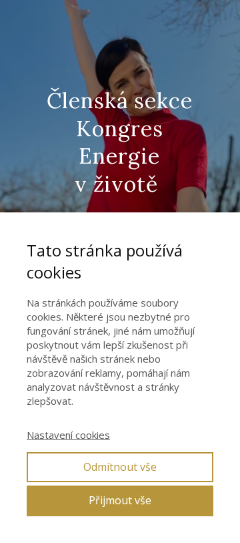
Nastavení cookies (68, 434)
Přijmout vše (120, 500)
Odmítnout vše (120, 467)
